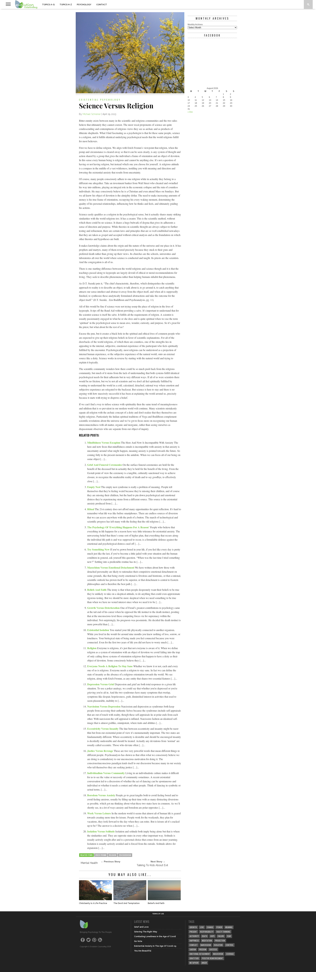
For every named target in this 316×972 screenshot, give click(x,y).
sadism (193, 949)
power (219, 927)
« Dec (190, 112)
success (213, 949)
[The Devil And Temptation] (129, 899)
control (229, 945)
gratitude (194, 958)
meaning (228, 927)
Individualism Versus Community (106, 773)
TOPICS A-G (48, 4)
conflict (194, 945)
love (202, 927)
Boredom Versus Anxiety (101, 795)
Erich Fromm (100, 855)
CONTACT (101, 4)
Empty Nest (94, 487)
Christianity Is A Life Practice (93, 903)
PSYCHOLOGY (84, 4)
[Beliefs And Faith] (164, 899)
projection (220, 940)
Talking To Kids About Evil (152, 865)
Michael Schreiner (92, 114)
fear (229, 936)
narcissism (206, 945)
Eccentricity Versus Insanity (103, 728)
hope (212, 936)
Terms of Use (158, 914)
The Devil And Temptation (126, 903)
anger (204, 962)
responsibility (206, 931)
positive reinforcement (212, 958)
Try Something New (98, 549)
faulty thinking (223, 931)
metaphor (194, 962)
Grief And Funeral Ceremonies (105, 465)
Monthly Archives (195, 24)
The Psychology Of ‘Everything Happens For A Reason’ (118, 527)
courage (230, 953)
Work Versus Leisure (99, 813)
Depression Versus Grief (101, 684)
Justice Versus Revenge (100, 751)
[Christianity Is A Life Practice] (95, 899)
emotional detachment (200, 953)
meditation (207, 940)
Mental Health (89, 862)
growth (193, 927)
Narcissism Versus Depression (104, 706)
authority (194, 936)
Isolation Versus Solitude (101, 831)
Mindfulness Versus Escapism (104, 442)
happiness (194, 940)
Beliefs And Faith (97, 590)
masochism (218, 953)
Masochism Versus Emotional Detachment (111, 567)
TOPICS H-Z (66, 4)
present (193, 931)
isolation (218, 945)
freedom (202, 949)
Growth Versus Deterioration (103, 608)
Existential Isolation (98, 630)
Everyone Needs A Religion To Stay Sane (110, 666)
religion (112, 855)
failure (221, 936)
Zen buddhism (125, 855)
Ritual (91, 509)
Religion (92, 648)
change (210, 927)
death (204, 936)
